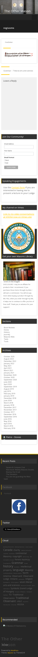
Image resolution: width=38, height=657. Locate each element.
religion (29, 579)
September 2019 (10, 386)
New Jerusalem (17, 573)
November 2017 (10, 410)
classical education (26, 550)
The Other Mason (17, 11)
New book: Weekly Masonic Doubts (20, 470)
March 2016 (8, 426)
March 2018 (8, 403)
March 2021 (8, 370)
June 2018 (8, 400)
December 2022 (10, 361)
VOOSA (20, 604)
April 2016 (8, 423)
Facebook (7, 487)
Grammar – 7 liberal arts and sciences (18, 71)
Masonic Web (9, 337)
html (7, 160)
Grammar (17, 562)
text (7, 163)
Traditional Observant (16, 599)
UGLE (19, 601)
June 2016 (8, 419)
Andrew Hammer (20, 547)
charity (16, 550)
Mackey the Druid (13, 472)
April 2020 (8, 384)
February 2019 (9, 393)
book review (29, 547)
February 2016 (9, 428)
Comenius (12, 553)
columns (5, 553)
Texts (6, 339)
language (18, 570)
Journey (7, 334)
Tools (6, 341)
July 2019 (7, 391)
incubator (17, 567)
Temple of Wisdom (20, 592)
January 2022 (9, 363)
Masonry (29, 570)
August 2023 (9, 359)
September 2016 (10, 417)
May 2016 (7, 421)
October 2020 (9, 377)
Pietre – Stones (13, 437)
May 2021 (7, 366)
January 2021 (9, 373)
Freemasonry (7, 563)
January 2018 (9, 405)
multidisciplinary (7, 573)
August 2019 (9, 389)
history (8, 566)
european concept (8, 560)
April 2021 (8, 368)
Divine (6, 330)
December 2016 (10, 414)
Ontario (14, 579)
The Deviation (11, 474)
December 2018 (10, 398)
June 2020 (8, 382)
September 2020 (10, 380)
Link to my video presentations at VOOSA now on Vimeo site (18, 215)
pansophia (21, 579)
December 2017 (10, 407)
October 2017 (9, 412)
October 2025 (9, 356)
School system (15, 582)
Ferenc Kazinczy (22, 559)
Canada (7, 550)
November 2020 (10, 375)
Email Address (9, 144)
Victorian (13, 604)
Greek (26, 563)
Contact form (18, 187)
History (7, 332)
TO (10, 594)
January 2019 (9, 396)
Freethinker (9, 42)
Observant (17, 576)
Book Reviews (9, 327)
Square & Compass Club (15, 467)
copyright (17, 556)
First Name (8, 151)
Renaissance (6, 582)
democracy (26, 556)
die (31, 556)
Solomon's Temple (26, 585)
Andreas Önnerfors (8, 547)
